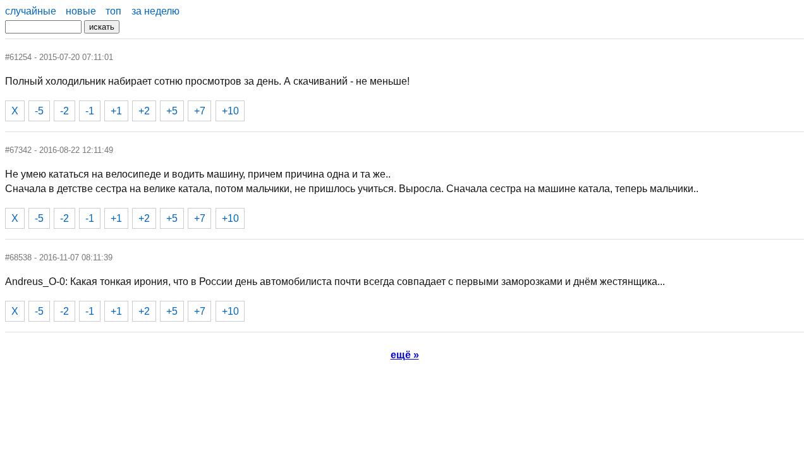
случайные (30, 11)
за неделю (155, 11)
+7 (199, 111)
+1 (116, 111)
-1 (89, 111)
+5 (172, 111)
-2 (64, 111)
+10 (230, 111)
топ (113, 11)
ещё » (405, 354)
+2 (144, 111)
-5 (39, 111)
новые (81, 11)
